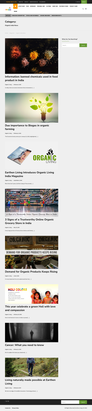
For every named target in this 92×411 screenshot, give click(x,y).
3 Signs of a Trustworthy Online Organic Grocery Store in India (29, 221)
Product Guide (73, 6)
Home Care (55, 6)
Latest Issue (21, 6)
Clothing (48, 6)
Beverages (33, 6)
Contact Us (7, 408)
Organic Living (8, 84)
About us (21, 1)
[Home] (15, 6)
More (83, 1)
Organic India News (45, 15)
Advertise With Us (34, 1)
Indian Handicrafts (56, 15)
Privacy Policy (15, 408)
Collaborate (42, 1)
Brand (15, 11)
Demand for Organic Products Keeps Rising (31, 271)
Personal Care (41, 6)
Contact (26, 1)
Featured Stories (63, 6)
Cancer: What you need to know (24, 345)
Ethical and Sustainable (32, 15)
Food (27, 6)
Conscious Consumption (18, 15)
